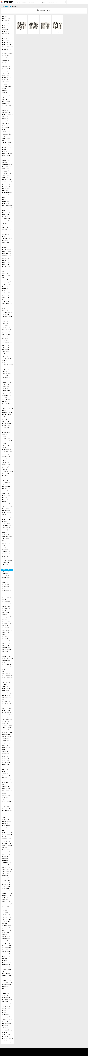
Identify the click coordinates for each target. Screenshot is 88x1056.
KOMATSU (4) (6, 503)
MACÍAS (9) (5, 580)
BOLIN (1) (4, 129)
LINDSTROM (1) (6, 568)
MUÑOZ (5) (5, 671)
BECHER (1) (7, 107)
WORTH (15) (6, 1016)
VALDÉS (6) (6, 966)
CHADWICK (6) (6, 188)
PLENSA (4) (5, 777)
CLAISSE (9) (6, 208)
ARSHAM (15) (6, 68)
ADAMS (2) (5, 23)
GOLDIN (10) (5, 375)
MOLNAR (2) (5, 642)
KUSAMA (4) (5, 521)
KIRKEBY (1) (5, 493)
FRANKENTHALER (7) (7, 343)
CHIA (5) (5, 196)
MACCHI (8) (5, 579)
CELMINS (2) (5, 183)
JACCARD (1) (6, 449)
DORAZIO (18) (6, 286)
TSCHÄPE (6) (6, 953)
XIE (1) (5, 1025)
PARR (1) (5, 745)
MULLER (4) (6, 666)
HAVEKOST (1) (7, 406)
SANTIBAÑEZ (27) (7, 860)
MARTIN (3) (6, 605)
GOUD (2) (5, 384)
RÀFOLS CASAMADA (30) (6, 802)
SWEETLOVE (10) (7, 923)
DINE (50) (4, 271)
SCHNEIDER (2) (7, 869)
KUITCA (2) (6, 517)
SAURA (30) (6, 864)
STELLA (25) (5, 910)
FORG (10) (6, 334)
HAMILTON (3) (6, 399)
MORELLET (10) (7, 649)
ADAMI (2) (5, 22)
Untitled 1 (57, 30)
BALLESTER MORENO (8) (6, 87)
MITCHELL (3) (6, 640)
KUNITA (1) (6, 519)
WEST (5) (5, 1001)
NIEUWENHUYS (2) (7, 705)
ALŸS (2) (5, 38)
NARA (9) (6, 682)
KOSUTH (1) (6, 510)
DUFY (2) (5, 290)
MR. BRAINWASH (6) (6, 664)
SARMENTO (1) (6, 862)
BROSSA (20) (5, 151)
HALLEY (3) (5, 397)
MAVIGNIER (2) (6, 616)
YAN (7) (5, 1027)
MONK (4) (6, 643)
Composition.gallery (6, 6)
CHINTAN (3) (6, 201)
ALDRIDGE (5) (6, 35)
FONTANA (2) (6, 332)
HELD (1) (4, 410)
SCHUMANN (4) (6, 871)
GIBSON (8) (5, 366)
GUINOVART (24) (7, 395)
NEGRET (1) (5, 690)
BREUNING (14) (6, 149)
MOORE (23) (6, 645)
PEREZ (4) (5, 756)
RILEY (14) (5, 827)
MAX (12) (5, 617)
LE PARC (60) (5, 540)
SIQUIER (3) (5, 891)
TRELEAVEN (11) (6, 947)
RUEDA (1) (6, 851)
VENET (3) (5, 986)
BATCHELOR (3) (6, 105)
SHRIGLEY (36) (6, 886)
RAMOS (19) (5, 806)
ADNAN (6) (5, 25)
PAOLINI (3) (5, 738)
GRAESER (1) (6, 386)
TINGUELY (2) (6, 936)
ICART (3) (5, 436)
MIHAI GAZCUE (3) (7, 630)
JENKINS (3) (5, 454)
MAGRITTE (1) (6, 588)
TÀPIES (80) (6, 929)
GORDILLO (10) (6, 377)
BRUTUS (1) (6, 155)
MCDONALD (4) (6, 621)
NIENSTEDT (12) (6, 703)
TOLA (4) (5, 942)
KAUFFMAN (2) (6, 482)
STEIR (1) (4, 908)
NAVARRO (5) (5, 686)
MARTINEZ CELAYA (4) (6, 609)
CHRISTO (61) (7, 207)
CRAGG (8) (5, 227)
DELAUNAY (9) (6, 257)
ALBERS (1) (5, 31)
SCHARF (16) (6, 865)
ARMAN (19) (7, 63)
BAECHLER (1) (6, 77)
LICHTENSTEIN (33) (7, 560)
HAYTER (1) (7, 408)
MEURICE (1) (7, 629)
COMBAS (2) (6, 218)
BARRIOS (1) (6, 95)
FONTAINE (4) (6, 331)
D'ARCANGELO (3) (7, 238)
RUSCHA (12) (6, 854)
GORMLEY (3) (6, 380)
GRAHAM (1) (5, 388)
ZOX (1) (4, 1040)
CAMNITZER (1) (6, 171)
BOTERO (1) (6, 138)
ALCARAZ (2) (5, 33)
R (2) (3, 799)
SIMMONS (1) (6, 890)
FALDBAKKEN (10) (7, 316)
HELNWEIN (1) (7, 412)
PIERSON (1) (5, 768)
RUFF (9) (5, 853)
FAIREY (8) (5, 314)
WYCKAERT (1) (7, 1019)
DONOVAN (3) (6, 284)
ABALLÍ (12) (5, 16)
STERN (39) (5, 912)
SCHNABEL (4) (6, 867)
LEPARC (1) (5, 555)
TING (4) (5, 934)
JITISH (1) (5, 458)
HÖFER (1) (5, 427)
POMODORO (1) (7, 782)
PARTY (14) (6, 747)
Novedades (31, 2)
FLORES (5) (6, 327)
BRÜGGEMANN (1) (7, 153)
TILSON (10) (5, 932)
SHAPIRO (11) (6, 880)
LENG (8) (6, 553)
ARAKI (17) (6, 59)
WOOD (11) (5, 1010)
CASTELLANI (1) (6, 179)
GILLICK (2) (5, 369)
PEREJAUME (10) (5, 753)
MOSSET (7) (6, 656)
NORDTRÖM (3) (7, 714)
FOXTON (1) (5, 336)
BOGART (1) (5, 127)
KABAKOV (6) (5, 469)
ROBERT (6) (7, 832)
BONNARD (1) (6, 133)
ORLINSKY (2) (6, 727)
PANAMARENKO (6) (6, 734)
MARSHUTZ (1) (6, 603)
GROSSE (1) (6, 392)
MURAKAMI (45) (7, 677)
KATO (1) (5, 479)
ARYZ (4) (4, 70)
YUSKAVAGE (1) (6, 1034)
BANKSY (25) (4, 92)
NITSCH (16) (6, 708)
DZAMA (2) (5, 295)
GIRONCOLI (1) (6, 373)
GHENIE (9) (5, 362)
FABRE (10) (5, 310)
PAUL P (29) (4, 749)
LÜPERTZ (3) (6, 577)
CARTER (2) (6, 177)
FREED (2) (5, 345)
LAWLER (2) (5, 538)
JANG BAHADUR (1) (7, 452)
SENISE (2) (5, 877)
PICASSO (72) (6, 764)
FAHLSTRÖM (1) (7, 312)
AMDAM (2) (5, 40)
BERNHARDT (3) (7, 114)
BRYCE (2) (6, 157)
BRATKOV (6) (6, 147)
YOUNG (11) (6, 1029)
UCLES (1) (5, 960)
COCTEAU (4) (6, 216)
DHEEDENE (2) (6, 266)
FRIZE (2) (5, 349)
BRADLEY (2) (5, 144)
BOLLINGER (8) (6, 131)
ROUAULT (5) (6, 849)
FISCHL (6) (5, 321)
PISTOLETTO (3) (5, 772)
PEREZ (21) (5, 755)
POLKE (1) (5, 780)
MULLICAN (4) (6, 667)
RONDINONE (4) (6, 843)
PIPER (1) (5, 769)
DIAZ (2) (5, 268)
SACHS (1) (5, 856)
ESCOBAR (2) (6, 308)
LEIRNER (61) (6, 551)
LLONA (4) (5, 569)
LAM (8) (5, 530)
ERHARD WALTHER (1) (7, 304)
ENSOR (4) (5, 301)
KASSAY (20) (6, 477)
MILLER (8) (5, 632)
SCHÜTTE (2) (6, 873)
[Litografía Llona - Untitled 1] (57, 22)
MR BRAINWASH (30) (6, 660)
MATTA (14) (6, 614)
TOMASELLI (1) (6, 943)
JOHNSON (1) (6, 462)
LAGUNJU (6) (6, 527)
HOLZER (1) (5, 430)
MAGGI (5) (5, 586)
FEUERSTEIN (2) (7, 319)
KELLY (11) (6, 486)
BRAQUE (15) (6, 145)
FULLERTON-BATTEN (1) (6, 352)
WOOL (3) (6, 1014)
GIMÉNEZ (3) (6, 371)
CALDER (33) (6, 168)
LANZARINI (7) (6, 532)
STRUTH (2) (6, 914)
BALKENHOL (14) (7, 84)
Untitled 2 (45, 30)
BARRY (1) (5, 97)
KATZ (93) (5, 480)
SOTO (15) (7, 903)
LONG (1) (5, 571)
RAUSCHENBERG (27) (7, 811)
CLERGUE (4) (6, 212)
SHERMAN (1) (6, 882)
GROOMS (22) (6, 390)
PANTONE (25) (6, 736)
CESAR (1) (6, 186)
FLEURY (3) (5, 325)
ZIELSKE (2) (7, 1038)
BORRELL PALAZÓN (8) (6, 135)
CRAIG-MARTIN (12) (7, 230)
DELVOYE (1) (5, 260)
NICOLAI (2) (6, 698)
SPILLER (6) (5, 906)
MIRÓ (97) (5, 638)
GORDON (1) (6, 379)
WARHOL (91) (6, 993)
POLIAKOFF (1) (6, 779)
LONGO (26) (6, 573)
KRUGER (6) (6, 516)
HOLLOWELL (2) (6, 429)
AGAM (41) (5, 27)
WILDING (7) (6, 1006)
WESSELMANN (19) (7, 999)
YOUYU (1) (4, 1032)
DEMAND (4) (6, 262)
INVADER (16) (5, 447)
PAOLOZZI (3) (6, 740)
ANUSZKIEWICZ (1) (7, 50)
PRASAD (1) (7, 790)
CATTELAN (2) (7, 181)
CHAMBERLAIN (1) (7, 192)
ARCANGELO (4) (5, 60)
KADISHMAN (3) (7, 471)
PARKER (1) (6, 743)
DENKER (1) (5, 264)
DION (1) (5, 273)
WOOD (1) (5, 1012)
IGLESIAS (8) (6, 438)
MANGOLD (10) (6, 590)
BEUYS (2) (5, 116)
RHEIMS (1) (5, 819)
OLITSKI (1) (5, 721)
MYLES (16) (5, 680)
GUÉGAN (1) (6, 393)
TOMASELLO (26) (6, 945)
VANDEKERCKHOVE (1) (6, 976)
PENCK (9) (5, 751)
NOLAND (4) (6, 710)
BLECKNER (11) (6, 121)
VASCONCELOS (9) (7, 982)
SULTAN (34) (6, 921)
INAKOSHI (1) (6, 442)
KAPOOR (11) (6, 475)
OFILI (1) (5, 717)
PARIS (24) (5, 742)
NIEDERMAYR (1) (7, 701)
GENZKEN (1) (5, 360)
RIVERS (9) (5, 830)
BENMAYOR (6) (6, 112)
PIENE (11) (5, 766)
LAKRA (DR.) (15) (5, 529)
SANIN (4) (5, 858)
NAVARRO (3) (6, 688)
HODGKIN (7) (6, 425)
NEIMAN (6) (5, 692)
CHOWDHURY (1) (7, 205)
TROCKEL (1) (7, 949)
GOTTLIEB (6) (6, 382)
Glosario (51, 1051)
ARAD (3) (4, 57)
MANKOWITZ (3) (7, 592)
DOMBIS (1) (5, 282)
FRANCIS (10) (5, 338)
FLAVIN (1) (5, 323)
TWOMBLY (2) (5, 958)
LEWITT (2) (5, 558)
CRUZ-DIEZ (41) (6, 234)
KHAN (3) (5, 490)
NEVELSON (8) (6, 693)
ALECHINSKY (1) (7, 36)
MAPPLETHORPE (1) (7, 594)
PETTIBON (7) (7, 760)
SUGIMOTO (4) (6, 917)
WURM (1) (5, 1017)
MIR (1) (5, 636)
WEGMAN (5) (6, 997)
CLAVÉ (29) (5, 210)
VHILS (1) (4, 988)
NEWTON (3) (6, 695)
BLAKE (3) (5, 120)
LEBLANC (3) (6, 543)
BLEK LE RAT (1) (5, 123)
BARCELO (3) (6, 94)
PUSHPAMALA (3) (6, 795)
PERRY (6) (5, 758)
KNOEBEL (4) (5, 501)
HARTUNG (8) (6, 405)
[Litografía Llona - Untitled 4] (21, 22)
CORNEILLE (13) (7, 221)
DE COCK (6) (5, 247)
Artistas (18, 2)
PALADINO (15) (7, 732)
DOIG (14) (5, 279)
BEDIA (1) (5, 108)
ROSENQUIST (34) (7, 845)
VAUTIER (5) (6, 984)
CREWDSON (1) (7, 232)
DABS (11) (5, 240)
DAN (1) (5, 245)
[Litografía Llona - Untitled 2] (45, 22)
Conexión (79, 2)
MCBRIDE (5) (5, 619)
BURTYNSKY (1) (7, 160)
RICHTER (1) (6, 823)
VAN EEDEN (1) (6, 967)
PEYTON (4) (6, 762)
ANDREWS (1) (6, 44)
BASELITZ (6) (6, 101)
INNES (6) (5, 445)
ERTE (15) (7, 306)
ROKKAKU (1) (6, 841)
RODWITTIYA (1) (7, 840)
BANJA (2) (4, 90)
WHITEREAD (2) (6, 1003)
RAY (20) (4, 814)
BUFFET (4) (6, 158)
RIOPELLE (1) (6, 828)
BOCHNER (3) (5, 125)
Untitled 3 (33, 30)
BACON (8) (5, 73)
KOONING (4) (7, 506)
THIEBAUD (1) (6, 930)
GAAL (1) (5, 356)
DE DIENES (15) (6, 249)
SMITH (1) (5, 897)
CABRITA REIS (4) (7, 164)
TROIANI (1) (6, 951)
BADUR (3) (5, 75)
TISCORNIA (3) (6, 938)
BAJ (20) (5, 79)
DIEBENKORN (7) (7, 270)
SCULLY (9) (5, 875)
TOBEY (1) (5, 940)
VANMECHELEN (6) (7, 979)
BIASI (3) (5, 118)
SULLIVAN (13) (6, 919)
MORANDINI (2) (7, 647)
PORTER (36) (6, 786)
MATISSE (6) (5, 612)
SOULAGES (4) (6, 904)
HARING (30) (6, 403)
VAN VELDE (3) (6, 973)
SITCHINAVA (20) (7, 893)
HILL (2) (4, 419)
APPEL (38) (5, 55)
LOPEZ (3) (5, 575)
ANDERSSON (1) (7, 42)
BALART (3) (5, 81)
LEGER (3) (5, 545)
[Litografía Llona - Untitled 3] (33, 22)
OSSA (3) (5, 729)
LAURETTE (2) (7, 536)
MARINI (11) (6, 601)
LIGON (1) (5, 562)
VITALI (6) (6, 990)
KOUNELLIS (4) (6, 512)
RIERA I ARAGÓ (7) (6, 825)
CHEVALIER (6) (6, 194)
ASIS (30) (5, 71)
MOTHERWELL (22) (7, 658)
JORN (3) (5, 467)
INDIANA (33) (6, 443)
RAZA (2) (5, 816)
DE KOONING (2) (7, 251)
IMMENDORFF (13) (7, 440)
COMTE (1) (5, 220)
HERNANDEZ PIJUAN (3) (6, 415)
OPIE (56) (5, 723)
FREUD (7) (5, 347)
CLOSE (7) (5, 214)
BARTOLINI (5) (7, 99)
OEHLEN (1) (5, 716)
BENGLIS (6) (5, 110)
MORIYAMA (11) (6, 653)
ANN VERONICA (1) (7, 47)
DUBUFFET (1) (6, 288)
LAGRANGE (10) (6, 525)
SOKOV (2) (5, 899)
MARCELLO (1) (7, 597)
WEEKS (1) (5, 995)
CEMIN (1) (6, 184)
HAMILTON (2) (6, 401)
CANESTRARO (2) (6, 173)
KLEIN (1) (5, 497)
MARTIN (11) (6, 606)
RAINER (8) (5, 804)
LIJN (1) (5, 564)
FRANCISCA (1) (6, 340)
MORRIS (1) (6, 655)
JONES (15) (5, 466)
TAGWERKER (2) (7, 925)
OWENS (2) (5, 730)
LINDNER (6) (6, 566)
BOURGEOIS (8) (6, 142)
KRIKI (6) (4, 514)
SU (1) (4, 916)
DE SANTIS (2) (6, 255)
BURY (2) (4, 162)
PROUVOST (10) (6, 793)
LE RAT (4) (5, 542)
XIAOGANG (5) (6, 1023)
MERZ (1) (5, 625)
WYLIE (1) (5, 1021)
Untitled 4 (21, 30)
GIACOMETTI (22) (7, 364)
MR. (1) (3, 662)
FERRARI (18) (6, 318)
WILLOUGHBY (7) (6, 1008)
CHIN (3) (5, 199)
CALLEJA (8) (5, 170)
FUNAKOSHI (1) (7, 355)
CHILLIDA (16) (6, 197)
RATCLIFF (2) (6, 808)
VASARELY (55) (6, 980)
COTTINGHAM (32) (6, 224)
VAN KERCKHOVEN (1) (7, 970)
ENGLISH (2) (5, 299)
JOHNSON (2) (6, 464)
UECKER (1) (6, 964)
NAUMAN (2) (6, 684)
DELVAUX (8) (5, 258)
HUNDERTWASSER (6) (6, 433)
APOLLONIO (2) (7, 53)
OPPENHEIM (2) (7, 725)
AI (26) (5, 29)
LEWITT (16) (5, 556)
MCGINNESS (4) (6, 623)
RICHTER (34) (6, 821)
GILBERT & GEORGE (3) (7, 368)
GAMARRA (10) (6, 358)
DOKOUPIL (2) (7, 281)
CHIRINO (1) (6, 203)
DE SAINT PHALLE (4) (7, 253)
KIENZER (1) (6, 492)
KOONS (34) (5, 508)
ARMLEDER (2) (6, 66)
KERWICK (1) (6, 488)
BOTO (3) (5, 140)
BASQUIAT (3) (7, 103)
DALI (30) (5, 244)
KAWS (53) (4, 484)
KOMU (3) (5, 504)
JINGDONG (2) (6, 456)
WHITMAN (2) (6, 1004)
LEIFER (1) (5, 547)
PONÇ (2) (5, 784)
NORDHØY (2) (6, 712)
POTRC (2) (6, 788)
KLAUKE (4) (6, 495)
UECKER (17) (6, 962)
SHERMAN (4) (6, 884)
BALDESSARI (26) (6, 83)
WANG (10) (6, 991)
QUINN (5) (5, 797)
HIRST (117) (6, 421)
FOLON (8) (6, 329)
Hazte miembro (71, 2)
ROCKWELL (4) (7, 834)
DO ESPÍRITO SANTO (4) (6, 276)
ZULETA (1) (6, 1042)
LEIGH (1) (5, 549)
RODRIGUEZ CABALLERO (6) (6, 837)
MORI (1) (5, 651)
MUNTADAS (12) (7, 675)
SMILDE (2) (6, 895)
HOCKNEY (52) (6, 423)
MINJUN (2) (5, 634)
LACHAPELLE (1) (6, 523)
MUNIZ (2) (5, 669)
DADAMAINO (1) (5, 242)
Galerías (24, 2)
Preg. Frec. (56, 1051)
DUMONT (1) (6, 292)
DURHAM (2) (6, 294)
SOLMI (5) (6, 901)
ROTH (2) (5, 847)
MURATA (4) (5, 679)
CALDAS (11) (6, 166)
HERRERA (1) (6, 417)
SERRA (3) (5, 878)
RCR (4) (3, 817)
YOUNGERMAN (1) (7, 1030)
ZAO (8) (5, 1036)
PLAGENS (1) (6, 775)
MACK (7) (5, 582)
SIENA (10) (5, 888)
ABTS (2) (5, 20)
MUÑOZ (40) (6, 673)
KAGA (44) (5, 473)
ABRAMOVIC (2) (7, 18)
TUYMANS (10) (6, 956)
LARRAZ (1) (5, 534)
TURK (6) (5, 954)
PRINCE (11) (6, 792)
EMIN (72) (5, 297)
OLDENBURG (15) (7, 719)
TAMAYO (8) (6, 927)
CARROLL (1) (6, 175)
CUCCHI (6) (5, 236)
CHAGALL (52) (6, 190)
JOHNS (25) (5, 460)
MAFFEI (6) (5, 584)
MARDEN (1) (5, 599)
